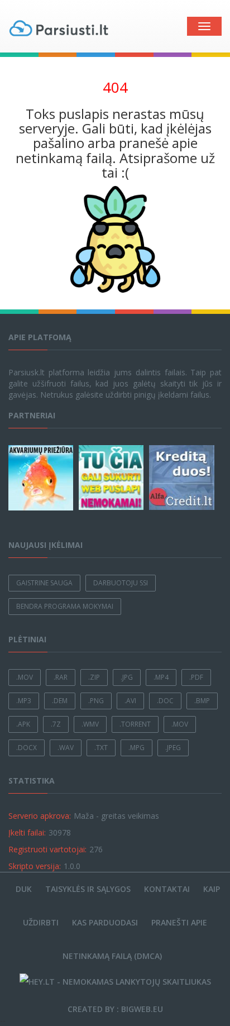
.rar (61, 677)
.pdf (196, 677)
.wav (66, 747)
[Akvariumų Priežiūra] (42, 477)
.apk (23, 724)
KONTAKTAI (167, 889)
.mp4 (161, 677)
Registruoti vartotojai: (47, 849)
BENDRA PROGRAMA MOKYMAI (64, 606)
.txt (101, 747)
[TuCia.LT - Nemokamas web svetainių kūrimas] (113, 477)
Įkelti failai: (27, 832)
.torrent (135, 724)
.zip (94, 677)
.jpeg (173, 747)
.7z (56, 724)
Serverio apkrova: (39, 815)
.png (96, 700)
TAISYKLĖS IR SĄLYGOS (88, 889)
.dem (60, 700)
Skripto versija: (34, 866)
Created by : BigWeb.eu (115, 1009)
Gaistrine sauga (44, 583)
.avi (130, 700)
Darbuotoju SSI (120, 583)
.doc (165, 700)
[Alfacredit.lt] (183, 477)
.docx (26, 747)
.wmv (90, 724)
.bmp (202, 700)
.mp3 (23, 700)
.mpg (136, 747)
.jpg (127, 677)
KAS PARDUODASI (105, 922)
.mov (24, 677)
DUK (24, 889)
